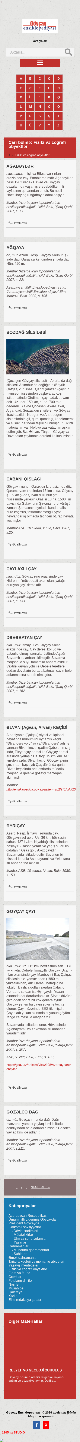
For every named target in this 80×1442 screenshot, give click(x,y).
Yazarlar (20, 1242)
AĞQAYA (15, 247)
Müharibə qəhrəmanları (31, 1250)
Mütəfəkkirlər (23, 1235)
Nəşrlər (14, 1284)
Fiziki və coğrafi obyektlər (28, 1269)
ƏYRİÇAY (15, 825)
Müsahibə (16, 1288)
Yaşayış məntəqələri (24, 1265)
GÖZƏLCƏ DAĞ (22, 1112)
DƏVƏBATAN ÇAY (24, 637)
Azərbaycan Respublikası (28, 1215)
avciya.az (40, 40)
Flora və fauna (19, 1273)
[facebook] (36, 1425)
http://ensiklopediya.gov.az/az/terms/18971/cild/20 (41, 789)
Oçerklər (15, 1277)
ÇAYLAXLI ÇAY (21, 569)
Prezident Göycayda (24, 1223)
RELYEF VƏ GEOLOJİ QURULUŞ (35, 1370)
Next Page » (40, 1187)
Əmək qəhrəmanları (23, 1257)
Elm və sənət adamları (30, 1238)
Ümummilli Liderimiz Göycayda (32, 1219)
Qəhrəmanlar (18, 1246)
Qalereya (15, 1292)
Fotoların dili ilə (20, 1280)
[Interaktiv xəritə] (46, 1425)
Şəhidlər (20, 1254)
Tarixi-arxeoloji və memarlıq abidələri (36, 1261)
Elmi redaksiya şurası (25, 1300)
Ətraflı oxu (19, 223)
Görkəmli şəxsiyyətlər (25, 1227)
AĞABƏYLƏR (19, 166)
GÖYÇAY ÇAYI (20, 911)
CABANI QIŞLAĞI (24, 479)
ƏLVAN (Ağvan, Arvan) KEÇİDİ (36, 727)
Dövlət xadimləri (26, 1231)
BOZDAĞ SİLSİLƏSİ (26, 332)
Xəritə (13, 1296)
